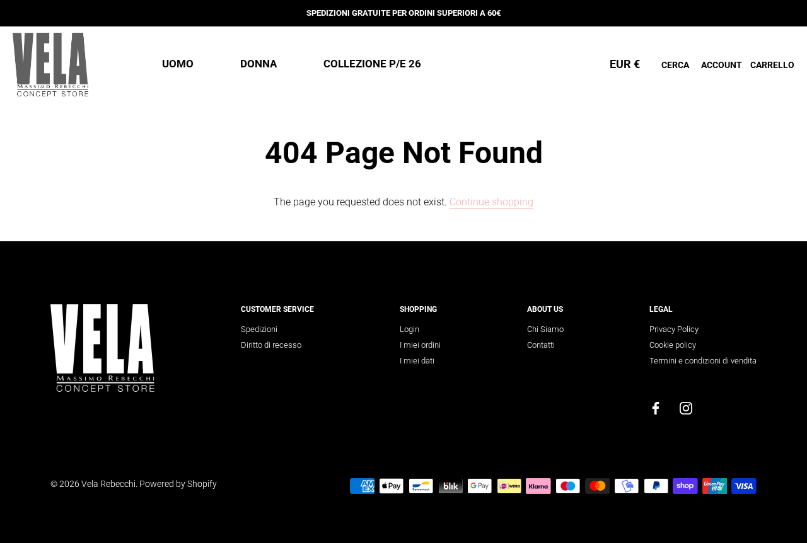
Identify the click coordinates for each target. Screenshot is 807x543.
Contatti (541, 345)
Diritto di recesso (271, 345)
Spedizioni (259, 329)
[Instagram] (686, 407)
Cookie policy (672, 345)
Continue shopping (491, 202)
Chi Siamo (545, 329)
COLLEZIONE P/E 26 (372, 63)
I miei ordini (420, 345)
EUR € (625, 64)
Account (721, 65)
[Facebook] (655, 407)
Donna (258, 63)
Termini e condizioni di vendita (703, 360)
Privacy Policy (674, 329)
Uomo (178, 63)
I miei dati (417, 360)
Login (409, 329)
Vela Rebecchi (108, 484)
